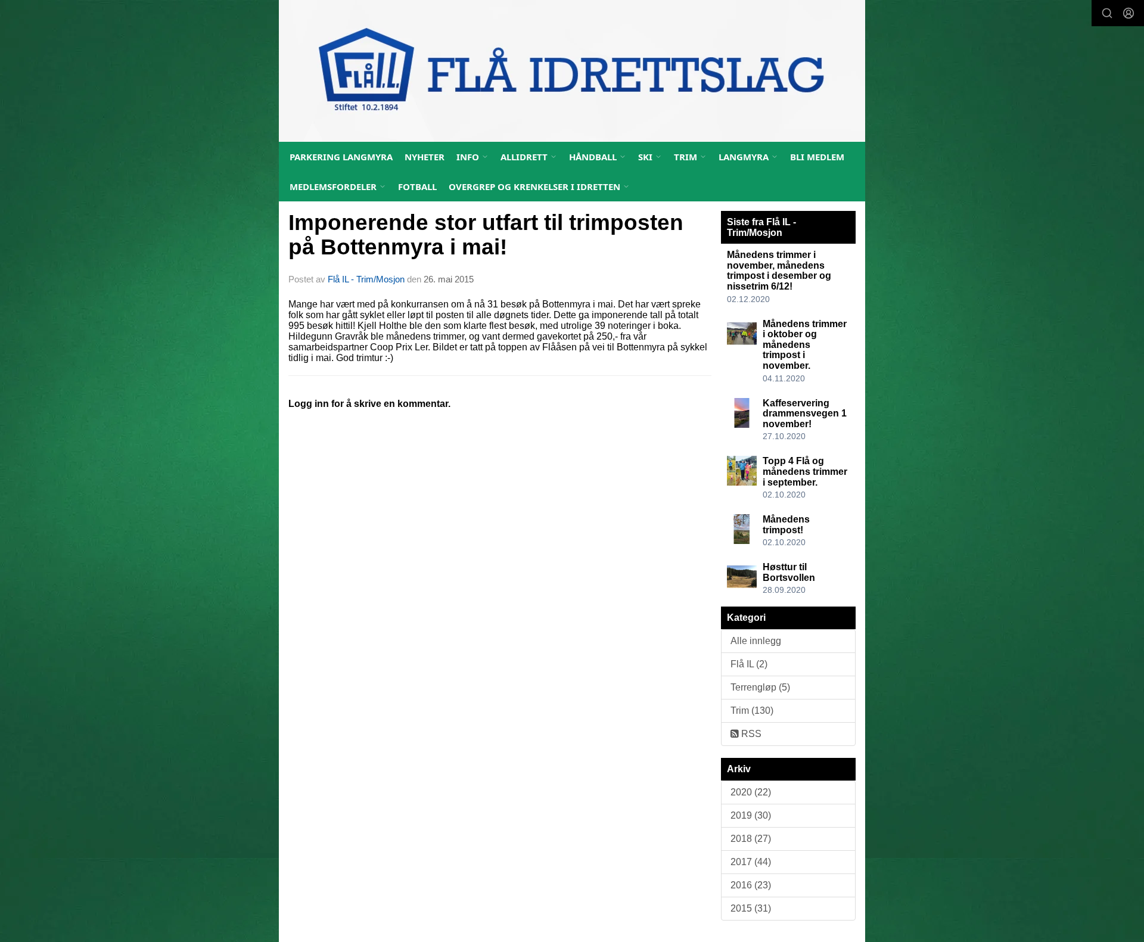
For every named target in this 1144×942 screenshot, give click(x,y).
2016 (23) (750, 885)
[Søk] (1107, 13)
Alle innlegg (755, 641)
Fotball (417, 186)
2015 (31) (750, 908)
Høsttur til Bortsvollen (789, 572)
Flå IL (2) (748, 664)
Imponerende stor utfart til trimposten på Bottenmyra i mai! (485, 234)
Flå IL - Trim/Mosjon (366, 279)
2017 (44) (750, 862)
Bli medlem (817, 157)
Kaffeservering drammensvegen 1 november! (805, 413)
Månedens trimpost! (786, 524)
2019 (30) (750, 815)
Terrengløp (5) (760, 687)
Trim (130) (751, 710)
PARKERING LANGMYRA (341, 157)
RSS (750, 734)
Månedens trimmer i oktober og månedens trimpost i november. (805, 345)
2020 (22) (750, 792)
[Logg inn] (1128, 13)
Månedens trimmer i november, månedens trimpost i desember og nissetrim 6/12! (779, 270)
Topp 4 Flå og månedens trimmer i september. (805, 471)
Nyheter (424, 157)
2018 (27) (750, 839)
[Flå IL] (572, 71)
